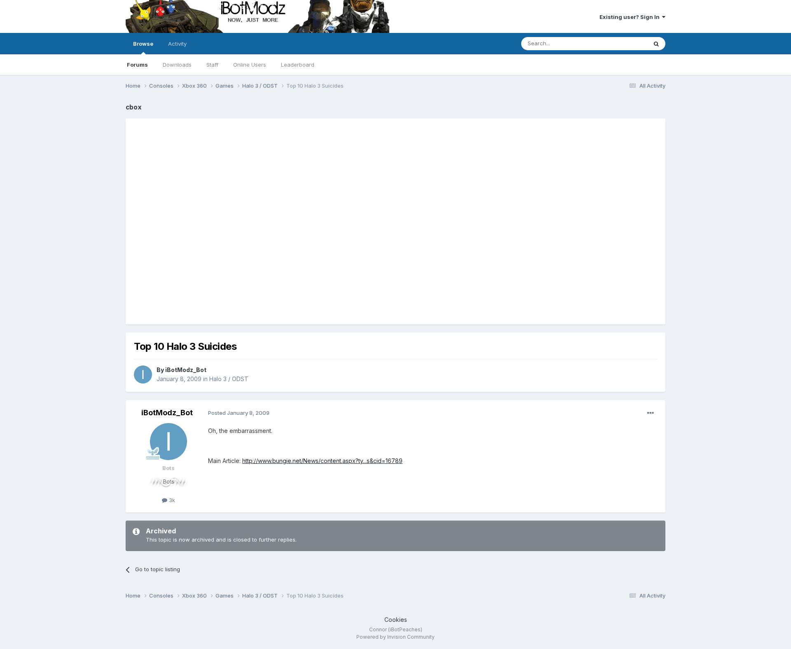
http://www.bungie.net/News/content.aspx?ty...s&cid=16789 (322, 460)
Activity (177, 43)
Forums (137, 64)
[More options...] (650, 413)
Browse (143, 43)
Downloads (177, 64)
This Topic (623, 43)
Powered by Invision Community (395, 637)
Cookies (395, 619)
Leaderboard (297, 64)
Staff (212, 64)
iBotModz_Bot (185, 369)
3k (171, 500)
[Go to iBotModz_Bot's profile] (143, 374)
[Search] (656, 43)
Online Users (249, 64)
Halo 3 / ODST (228, 378)
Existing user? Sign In (630, 17)
